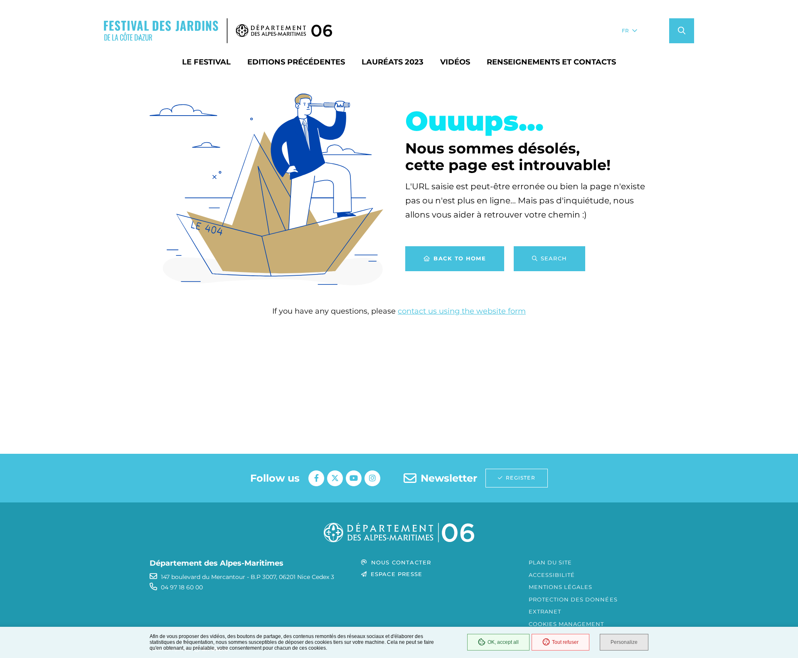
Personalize (624, 642)
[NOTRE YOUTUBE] (353, 478)
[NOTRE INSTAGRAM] (372, 478)
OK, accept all (503, 642)
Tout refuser (565, 642)
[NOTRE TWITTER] (335, 478)
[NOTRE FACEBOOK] (316, 478)
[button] (681, 30)
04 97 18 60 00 (182, 587)
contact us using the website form (462, 311)
